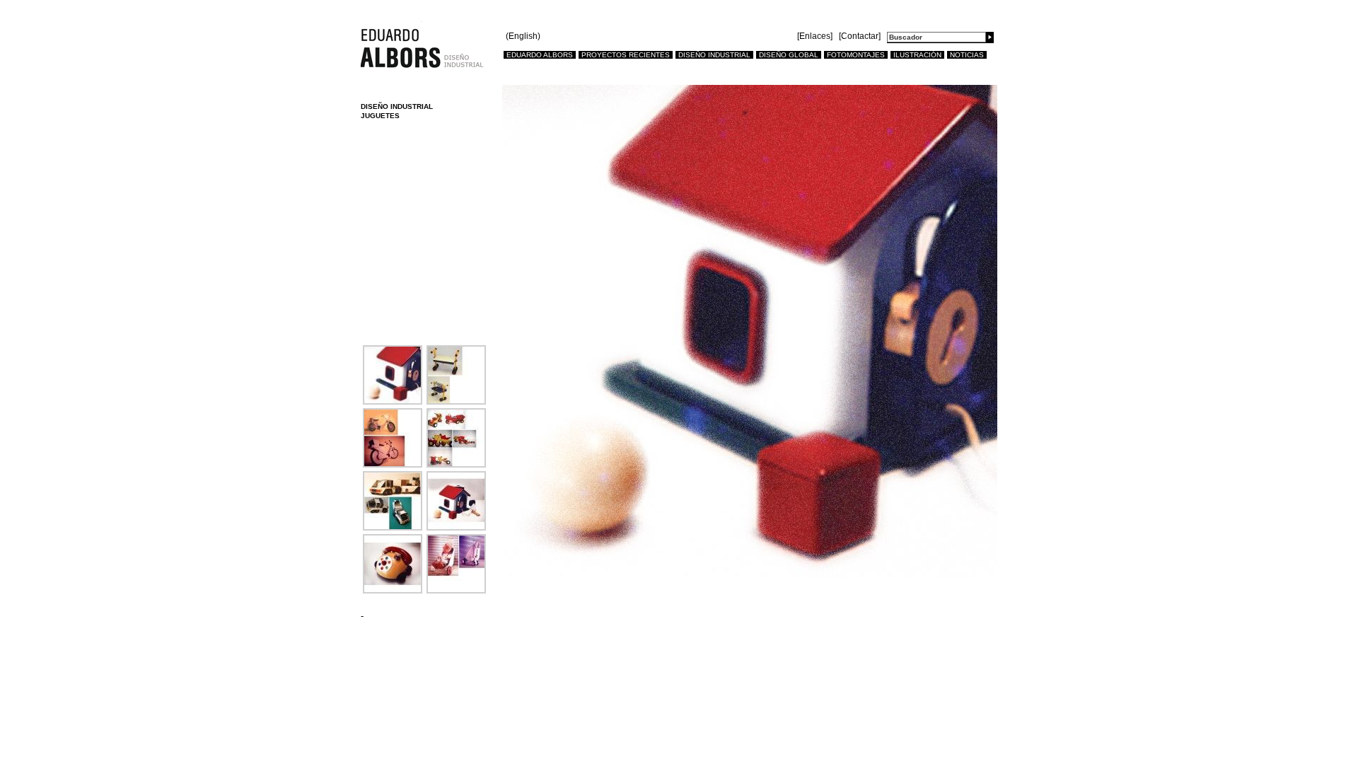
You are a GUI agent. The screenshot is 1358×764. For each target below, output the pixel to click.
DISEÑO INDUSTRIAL (714, 55)
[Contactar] (860, 36)
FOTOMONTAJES (856, 55)
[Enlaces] (814, 36)
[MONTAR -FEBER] (392, 527)
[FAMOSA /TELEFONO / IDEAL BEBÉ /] (392, 590)
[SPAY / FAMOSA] (456, 590)
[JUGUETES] (392, 401)
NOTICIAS (967, 55)
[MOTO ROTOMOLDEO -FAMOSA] (456, 464)
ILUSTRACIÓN (917, 55)
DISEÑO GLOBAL (788, 55)
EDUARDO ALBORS (539, 55)
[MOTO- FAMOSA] (392, 464)
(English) (523, 36)
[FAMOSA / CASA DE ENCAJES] (456, 527)
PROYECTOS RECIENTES (625, 55)
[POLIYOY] (456, 401)
